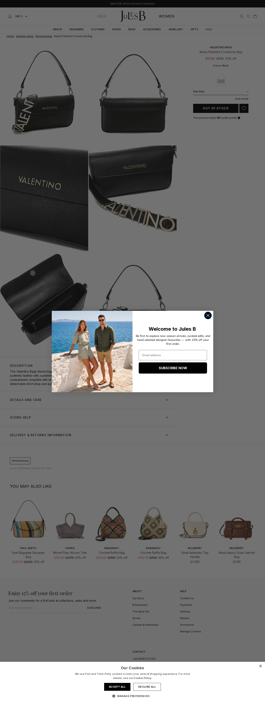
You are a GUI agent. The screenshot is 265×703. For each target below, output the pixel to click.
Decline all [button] (147, 686)
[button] (132, 696)
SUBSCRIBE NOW (173, 368)
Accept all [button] (117, 686)
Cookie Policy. (143, 678)
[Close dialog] (208, 315)
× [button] (260, 666)
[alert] (132, 682)
